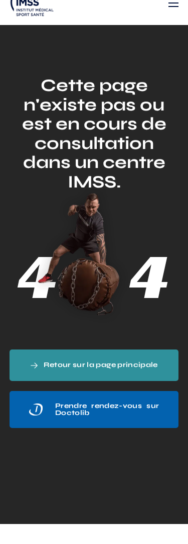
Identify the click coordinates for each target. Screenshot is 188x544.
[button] (94, 365)
